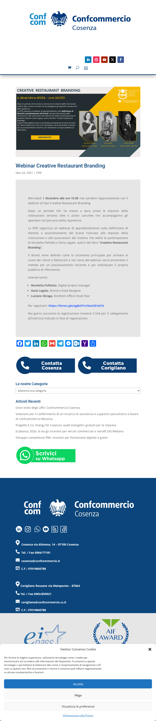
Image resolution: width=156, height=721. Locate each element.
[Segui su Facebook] (120, 59)
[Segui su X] (112, 59)
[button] (150, 649)
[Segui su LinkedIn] (88, 59)
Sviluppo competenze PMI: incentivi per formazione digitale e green (62, 437)
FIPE (39, 173)
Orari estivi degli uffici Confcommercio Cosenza (48, 408)
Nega (78, 695)
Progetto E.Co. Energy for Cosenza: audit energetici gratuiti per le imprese (66, 425)
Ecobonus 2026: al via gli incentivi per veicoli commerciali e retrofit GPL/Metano (70, 431)
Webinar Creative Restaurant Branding (60, 166)
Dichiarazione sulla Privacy (78, 715)
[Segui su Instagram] (96, 59)
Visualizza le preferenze (78, 706)
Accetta (78, 684)
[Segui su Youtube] (104, 59)
